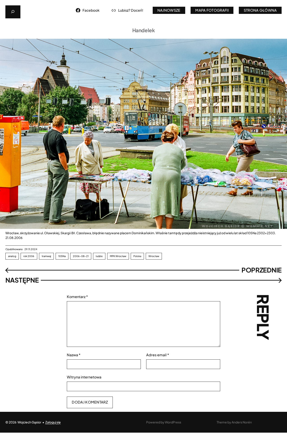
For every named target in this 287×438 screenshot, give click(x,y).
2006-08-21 (81, 256)
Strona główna (260, 10)
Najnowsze (168, 10)
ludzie (99, 256)
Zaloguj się (53, 422)
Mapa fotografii (212, 10)
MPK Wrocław (118, 256)
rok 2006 (29, 256)
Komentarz (77, 296)
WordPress (173, 422)
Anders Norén (242, 422)
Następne (22, 280)
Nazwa (73, 354)
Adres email (157, 354)
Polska (137, 256)
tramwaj (46, 256)
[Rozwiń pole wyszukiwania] (12, 11)
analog (12, 256)
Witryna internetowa (84, 377)
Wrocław (153, 256)
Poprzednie (261, 270)
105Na (62, 256)
